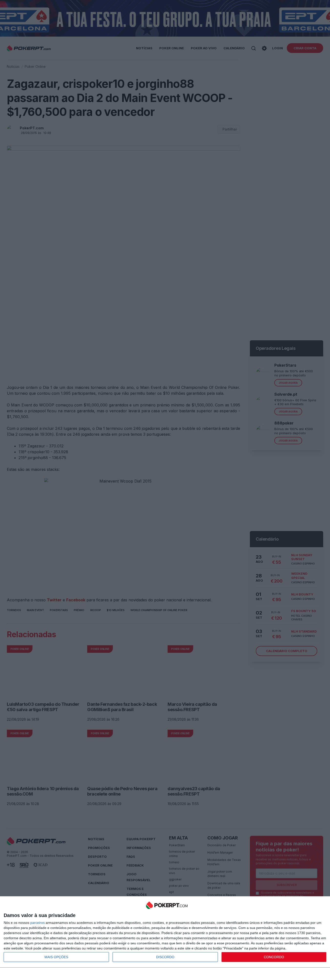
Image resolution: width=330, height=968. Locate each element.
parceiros (37, 922)
